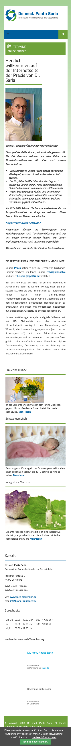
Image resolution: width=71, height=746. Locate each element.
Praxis (17, 268)
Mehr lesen (25, 411)
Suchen (63, 34)
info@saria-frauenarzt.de (23, 601)
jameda (45, 668)
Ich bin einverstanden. (35, 741)
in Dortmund (33, 702)
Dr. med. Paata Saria (40, 652)
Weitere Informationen (44, 737)
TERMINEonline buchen (17, 48)
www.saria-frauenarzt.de (23, 597)
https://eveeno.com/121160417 (23, 223)
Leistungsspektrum (28, 276)
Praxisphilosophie (56, 272)
